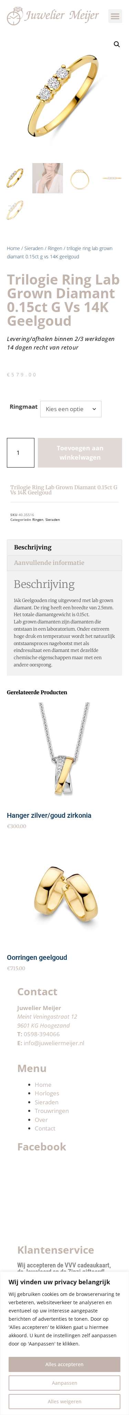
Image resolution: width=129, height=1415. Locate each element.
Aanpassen (64, 1383)
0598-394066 (42, 1034)
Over (41, 1120)
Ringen (55, 248)
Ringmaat (23, 406)
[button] (115, 16)
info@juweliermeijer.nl (54, 1043)
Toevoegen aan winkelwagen (80, 452)
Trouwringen (52, 1111)
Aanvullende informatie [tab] (49, 563)
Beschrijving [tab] (33, 547)
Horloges (47, 1093)
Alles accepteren (64, 1364)
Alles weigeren (65, 1401)
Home (13, 248)
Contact (45, 1128)
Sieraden (33, 248)
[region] (64, 1343)
